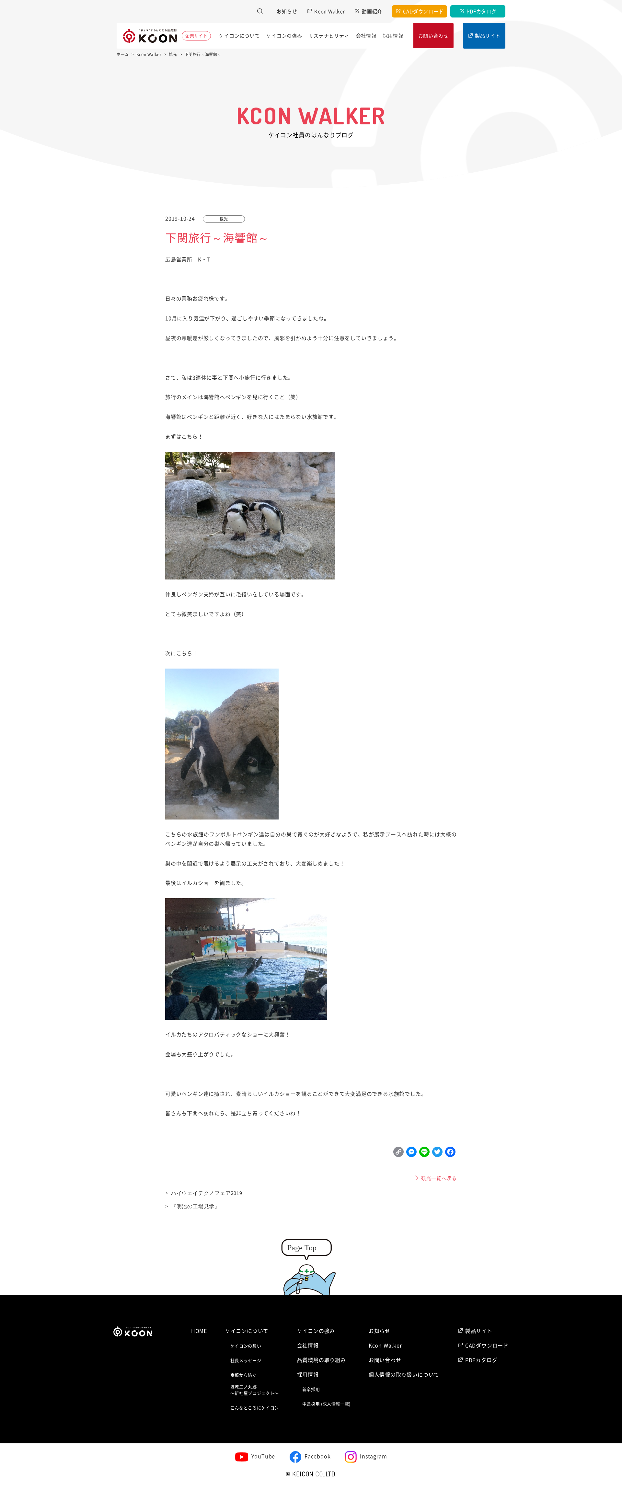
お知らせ (287, 11)
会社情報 (366, 35)
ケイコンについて (239, 35)
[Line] (424, 1153)
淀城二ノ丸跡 (254, 1390)
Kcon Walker (329, 11)
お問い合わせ (433, 35)
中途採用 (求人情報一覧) (326, 1404)
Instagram (373, 1456)
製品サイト (488, 35)
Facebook (317, 1456)
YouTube (263, 1456)
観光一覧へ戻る (439, 1177)
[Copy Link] (398, 1153)
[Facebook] (450, 1153)
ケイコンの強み (284, 35)
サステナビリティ (329, 35)
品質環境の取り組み (321, 1360)
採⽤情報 (393, 35)
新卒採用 (311, 1389)
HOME (199, 1331)
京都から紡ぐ (243, 1375)
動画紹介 (372, 11)
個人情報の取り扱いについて (404, 1374)
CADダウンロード (423, 11)
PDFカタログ (481, 11)
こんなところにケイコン (254, 1408)
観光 (224, 219)
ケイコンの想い (245, 1346)
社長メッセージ (245, 1360)
